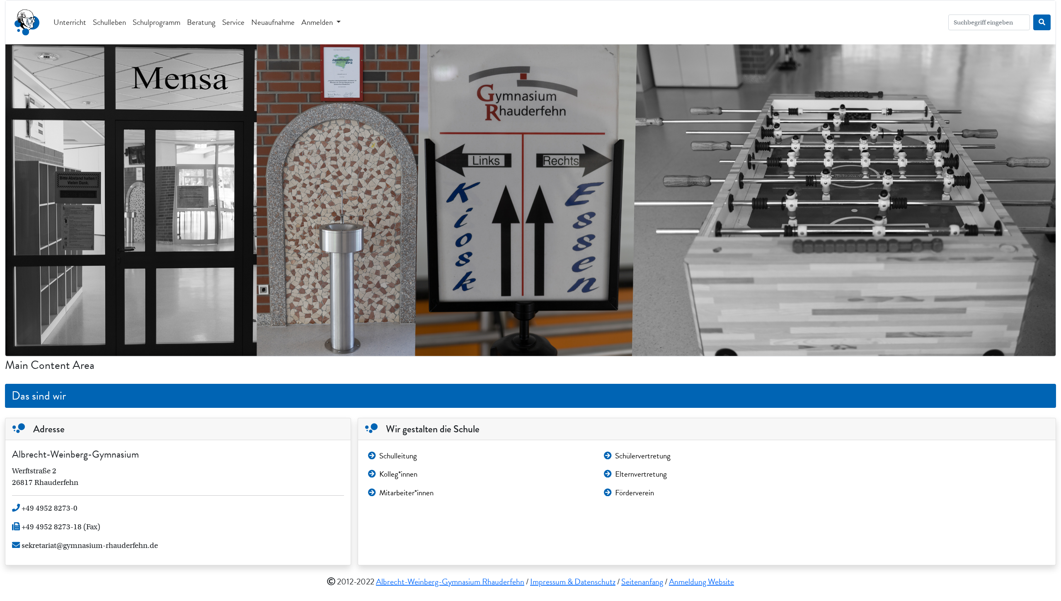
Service (233, 22)
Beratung (201, 22)
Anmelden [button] (317, 22)
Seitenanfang (642, 581)
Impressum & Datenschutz (572, 581)
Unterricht (69, 22)
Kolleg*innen (398, 474)
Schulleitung (398, 456)
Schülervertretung (643, 456)
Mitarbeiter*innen (406, 493)
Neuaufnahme (273, 22)
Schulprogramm (156, 22)
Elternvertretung (641, 474)
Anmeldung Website (701, 581)
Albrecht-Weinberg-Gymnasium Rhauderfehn (450, 581)
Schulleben (109, 22)
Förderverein (634, 493)
